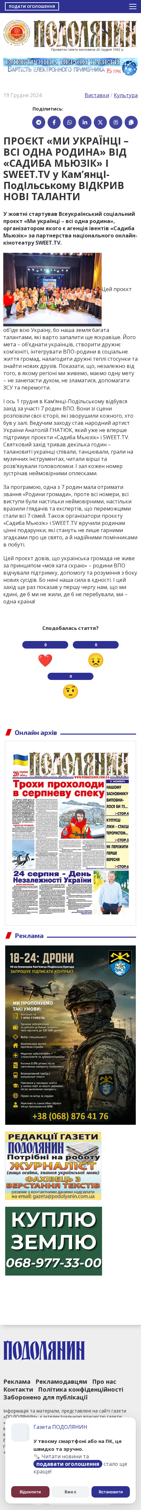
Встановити (111, 1491)
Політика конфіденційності (80, 1389)
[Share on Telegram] (38, 122)
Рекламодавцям (61, 1381)
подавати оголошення (67, 1463)
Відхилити (30, 1491)
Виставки (97, 95)
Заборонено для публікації (45, 1397)
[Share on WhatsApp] (69, 122)
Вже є (70, 1491)
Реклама (16, 1381)
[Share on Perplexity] (115, 122)
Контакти (18, 1389)
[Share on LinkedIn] (84, 122)
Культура (126, 95)
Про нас (104, 1381)
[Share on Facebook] (54, 122)
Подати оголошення (32, 6)
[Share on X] (100, 122)
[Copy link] (131, 122)
